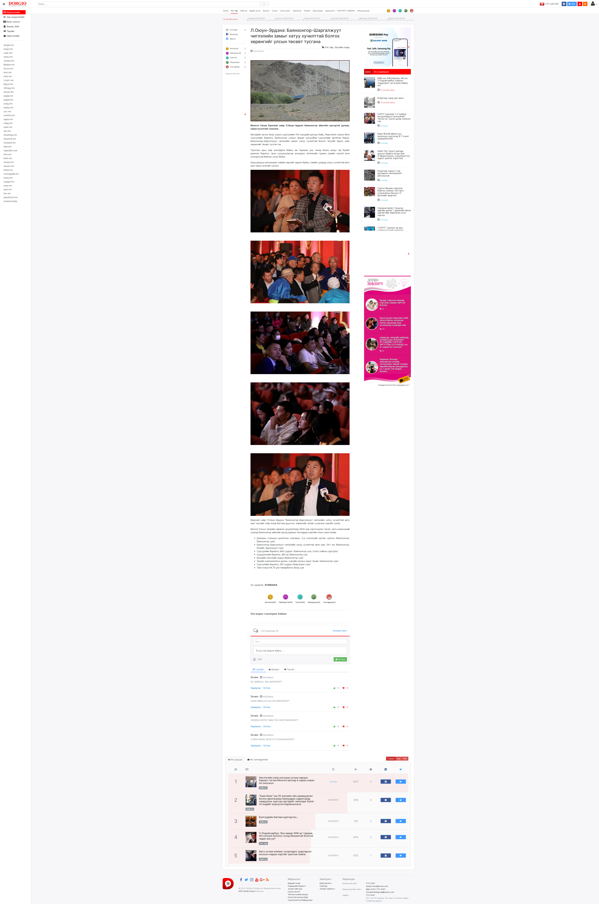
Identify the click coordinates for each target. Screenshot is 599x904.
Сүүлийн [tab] (259, 669)
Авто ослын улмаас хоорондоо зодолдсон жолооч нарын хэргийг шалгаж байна (285, 853)
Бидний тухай (294, 883)
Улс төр (234, 11)
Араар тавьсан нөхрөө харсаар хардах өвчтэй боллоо (392, 302)
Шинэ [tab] (368, 71)
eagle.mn (8, 95)
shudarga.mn (10, 134)
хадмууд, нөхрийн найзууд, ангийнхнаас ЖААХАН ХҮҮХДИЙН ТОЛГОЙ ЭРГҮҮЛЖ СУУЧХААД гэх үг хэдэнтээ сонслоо (394, 342)
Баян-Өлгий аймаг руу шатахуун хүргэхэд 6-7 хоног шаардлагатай (393, 136)
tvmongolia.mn (11, 173)
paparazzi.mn (11, 197)
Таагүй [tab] (290, 669)
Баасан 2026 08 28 (284, 18)
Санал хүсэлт (294, 891)
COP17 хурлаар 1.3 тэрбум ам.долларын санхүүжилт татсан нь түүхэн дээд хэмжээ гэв (393, 118)
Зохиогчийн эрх (295, 889)
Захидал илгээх (373, 375)
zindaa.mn (9, 60)
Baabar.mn (9, 64)
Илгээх (341, 659)
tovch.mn (8, 68)
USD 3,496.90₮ (552, 4)
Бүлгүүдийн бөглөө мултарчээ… (278, 817)
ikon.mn (8, 72)
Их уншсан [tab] (236, 759)
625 (573, 3)
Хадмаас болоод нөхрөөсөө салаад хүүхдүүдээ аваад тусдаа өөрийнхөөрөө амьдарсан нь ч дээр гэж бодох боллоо (394, 365)
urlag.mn (8, 123)
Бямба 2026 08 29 (256, 18)
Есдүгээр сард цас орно (390, 98)
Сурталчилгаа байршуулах (300, 900)
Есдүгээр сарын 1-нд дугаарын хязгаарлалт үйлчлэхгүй (389, 173)
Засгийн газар (342, 47)
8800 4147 (370, 889)
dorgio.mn (9, 45)
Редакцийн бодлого (297, 886)
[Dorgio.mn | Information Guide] (228, 883)
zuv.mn (7, 111)
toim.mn (8, 189)
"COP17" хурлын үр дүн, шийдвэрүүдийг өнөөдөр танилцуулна (390, 230)
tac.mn (7, 193)
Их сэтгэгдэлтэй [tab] (259, 759)
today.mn (8, 107)
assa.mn (8, 185)
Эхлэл (226, 11)
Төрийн (10, 31)
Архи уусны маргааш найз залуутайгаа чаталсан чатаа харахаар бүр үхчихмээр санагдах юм (394, 321)
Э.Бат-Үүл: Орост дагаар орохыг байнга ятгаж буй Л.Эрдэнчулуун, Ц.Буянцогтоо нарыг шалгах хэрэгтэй (393, 155)
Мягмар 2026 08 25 (367, 18)
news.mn (8, 56)
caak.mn (8, 53)
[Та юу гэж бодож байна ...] (300, 651)
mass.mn (8, 177)
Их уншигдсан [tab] (381, 71)
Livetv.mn (9, 80)
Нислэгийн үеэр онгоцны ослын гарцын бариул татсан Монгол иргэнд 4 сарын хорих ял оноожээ (286, 780)
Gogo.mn (8, 49)
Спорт (275, 11)
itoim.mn (8, 158)
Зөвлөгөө (297, 11)
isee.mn (7, 146)
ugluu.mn (8, 119)
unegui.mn (9, 181)
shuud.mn (9, 92)
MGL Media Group (247, 891)
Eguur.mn (8, 84)
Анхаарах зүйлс (340, 630)
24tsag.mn (9, 88)
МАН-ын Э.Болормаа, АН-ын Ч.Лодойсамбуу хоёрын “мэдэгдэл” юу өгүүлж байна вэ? (392, 82)
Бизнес (266, 11)
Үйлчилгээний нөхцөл (298, 894)
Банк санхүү (13, 21)
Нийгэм (243, 11)
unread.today (10, 201)
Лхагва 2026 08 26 (339, 18)
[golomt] (387, 46)
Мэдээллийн (13, 12)
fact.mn (7, 154)
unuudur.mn (10, 142)
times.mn (8, 170)
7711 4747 (370, 883)
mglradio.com (10, 150)
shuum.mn (9, 166)
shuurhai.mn (10, 138)
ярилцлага (330, 11)
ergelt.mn (8, 99)
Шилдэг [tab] (275, 669)
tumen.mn (9, 162)
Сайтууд (323, 886)
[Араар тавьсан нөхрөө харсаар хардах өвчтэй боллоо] (372, 304)
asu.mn (7, 131)
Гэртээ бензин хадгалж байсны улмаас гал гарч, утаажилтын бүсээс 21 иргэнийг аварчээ (390, 192)
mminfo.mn (9, 115)
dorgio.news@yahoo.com (377, 886)
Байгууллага (325, 883)
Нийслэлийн (12, 35)
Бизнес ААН (12, 26)
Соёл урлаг (285, 11)
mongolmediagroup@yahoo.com (380, 892)
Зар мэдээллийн (15, 17)
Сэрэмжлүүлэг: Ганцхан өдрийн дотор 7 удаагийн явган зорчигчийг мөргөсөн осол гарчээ (394, 211)
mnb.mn (8, 76)
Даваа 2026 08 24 (396, 18)
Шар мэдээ (318, 11)
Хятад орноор (363, 11)
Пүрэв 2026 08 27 (311, 18)
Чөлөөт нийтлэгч (327, 889)
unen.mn (8, 127)
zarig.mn (8, 103)
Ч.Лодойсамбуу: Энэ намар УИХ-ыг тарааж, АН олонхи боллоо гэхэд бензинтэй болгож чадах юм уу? (286, 836)
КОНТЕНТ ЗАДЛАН (346, 11)
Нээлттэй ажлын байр (298, 897)
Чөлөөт (307, 11)
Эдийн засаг (255, 11)
